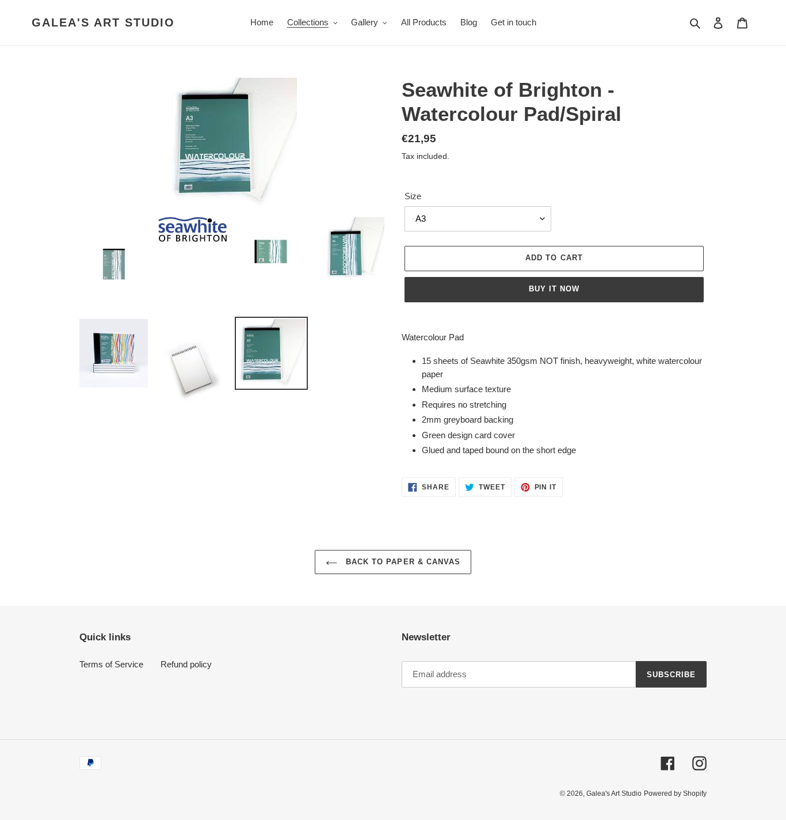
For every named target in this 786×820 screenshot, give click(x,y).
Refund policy (186, 664)
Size (413, 196)
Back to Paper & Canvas (401, 561)
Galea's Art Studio (103, 22)
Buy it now (554, 288)
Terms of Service (111, 664)
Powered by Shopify (675, 793)
